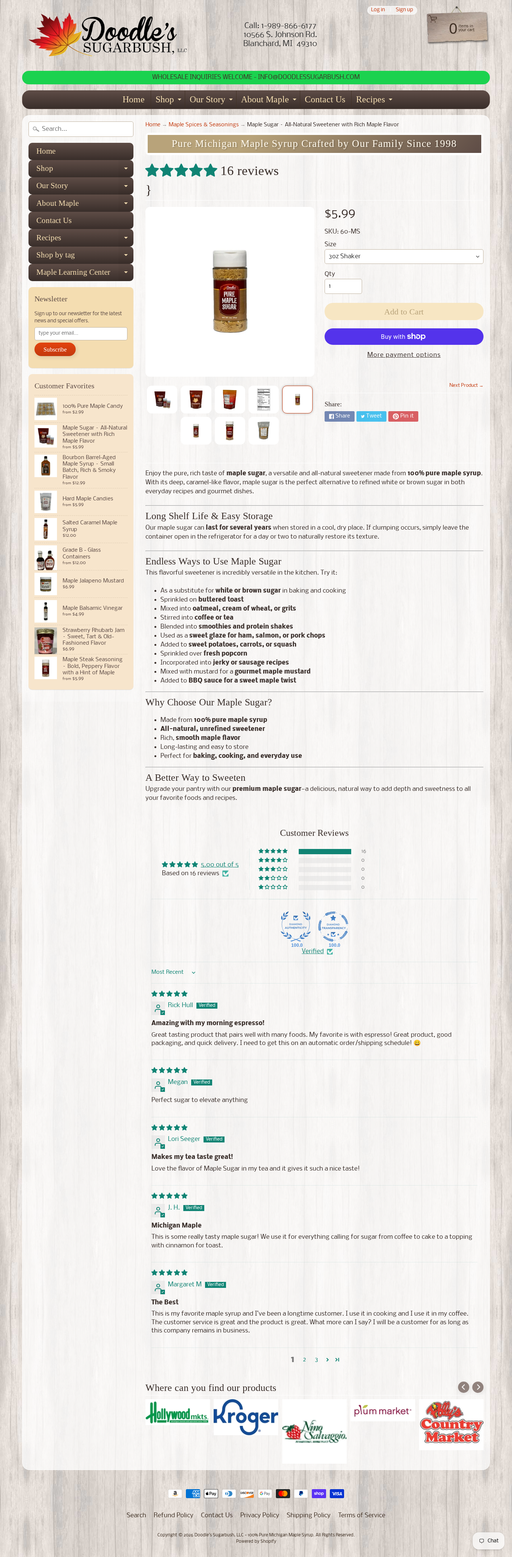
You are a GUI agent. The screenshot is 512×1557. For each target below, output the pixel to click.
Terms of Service (361, 1515)
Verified (313, 951)
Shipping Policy (309, 1515)
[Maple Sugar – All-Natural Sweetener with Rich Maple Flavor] (162, 399)
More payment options (404, 355)
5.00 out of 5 (220, 864)
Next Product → (466, 385)
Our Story (212, 101)
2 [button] (304, 1359)
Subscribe (55, 349)
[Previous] (463, 1387)
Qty (330, 274)
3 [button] (316, 1359)
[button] (182, 170)
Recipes (375, 101)
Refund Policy (173, 1515)
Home (134, 99)
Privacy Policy (259, 1515)
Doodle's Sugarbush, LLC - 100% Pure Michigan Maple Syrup (254, 1535)
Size (330, 244)
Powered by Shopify (256, 1541)
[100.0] (296, 927)
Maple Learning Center (84, 274)
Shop (169, 101)
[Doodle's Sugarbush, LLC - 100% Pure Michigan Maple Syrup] (108, 35)
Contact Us (325, 99)
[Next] (478, 1387)
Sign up (404, 10)
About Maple (269, 101)
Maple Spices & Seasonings (204, 125)
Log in (378, 10)
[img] (169, 994)
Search (136, 1515)
